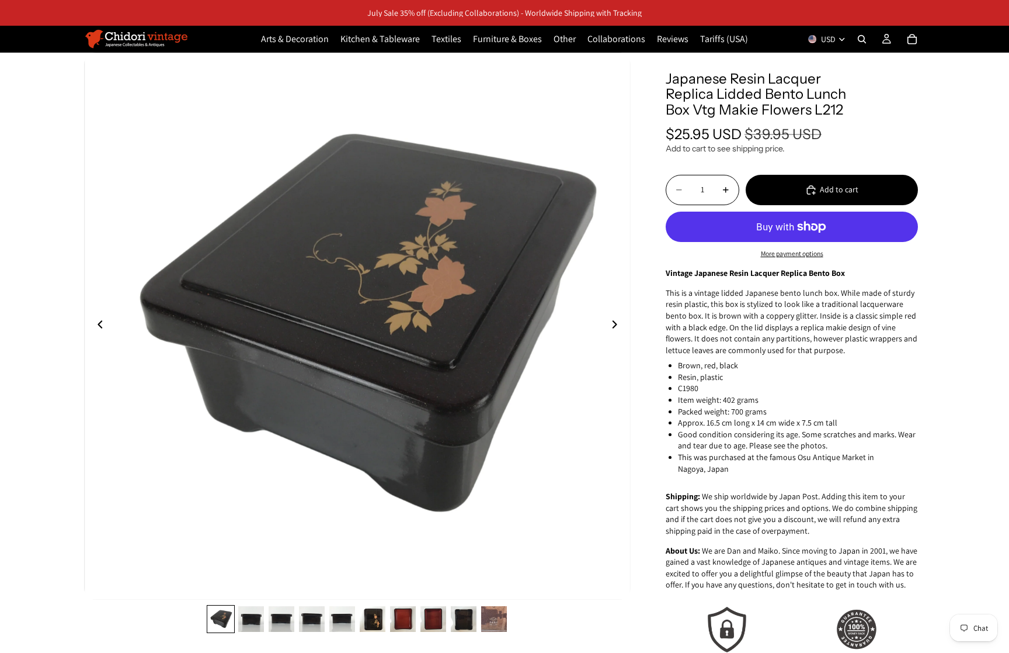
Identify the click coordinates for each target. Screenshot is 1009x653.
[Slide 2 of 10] (251, 619)
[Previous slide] (97, 326)
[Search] (862, 39)
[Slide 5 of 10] (342, 619)
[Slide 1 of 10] (221, 619)
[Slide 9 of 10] (463, 619)
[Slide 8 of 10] (433, 619)
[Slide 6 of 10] (372, 619)
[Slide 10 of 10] (494, 619)
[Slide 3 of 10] (281, 619)
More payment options (792, 253)
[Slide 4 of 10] (312, 619)
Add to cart (839, 189)
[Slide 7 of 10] (403, 619)
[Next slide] (618, 326)
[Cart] (912, 39)
